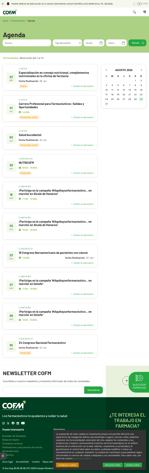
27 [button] (124, 99)
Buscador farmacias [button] (139, 386)
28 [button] (129, 99)
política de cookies (82, 458)
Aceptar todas (133, 465)
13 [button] (124, 90)
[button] (139, 4)
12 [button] (118, 90)
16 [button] (141, 90)
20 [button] (124, 94)
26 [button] (118, 99)
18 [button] (112, 94)
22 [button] (135, 94)
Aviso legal (7, 461)
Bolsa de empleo (10, 439)
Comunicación (18, 20)
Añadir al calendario (83, 86)
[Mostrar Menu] (142, 12)
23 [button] (141, 94)
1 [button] (135, 80)
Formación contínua (12, 443)
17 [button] (106, 94)
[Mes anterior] (106, 70)
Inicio (7, 20)
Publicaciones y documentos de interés (22, 447)
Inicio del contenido (126, 380)
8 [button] (135, 85)
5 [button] (118, 85)
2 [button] (141, 80)
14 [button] (129, 90)
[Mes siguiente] (141, 70)
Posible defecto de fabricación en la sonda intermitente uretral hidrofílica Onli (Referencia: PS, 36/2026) (62, 3)
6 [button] (123, 85)
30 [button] (141, 99)
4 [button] (112, 85)
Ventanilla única (10, 450)
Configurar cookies (67, 465)
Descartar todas (112, 465)
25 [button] (112, 99)
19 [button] (118, 94)
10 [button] (106, 90)
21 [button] (129, 94)
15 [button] (135, 90)
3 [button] (106, 85)
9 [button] (141, 85)
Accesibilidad (22, 461)
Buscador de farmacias (14, 435)
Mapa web (48, 461)
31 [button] (106, 104)
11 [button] (112, 90)
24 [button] (106, 99)
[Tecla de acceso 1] (10, 12)
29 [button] (135, 99)
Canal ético (8, 454)
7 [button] (129, 85)
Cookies (36, 461)
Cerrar (2, 3)
